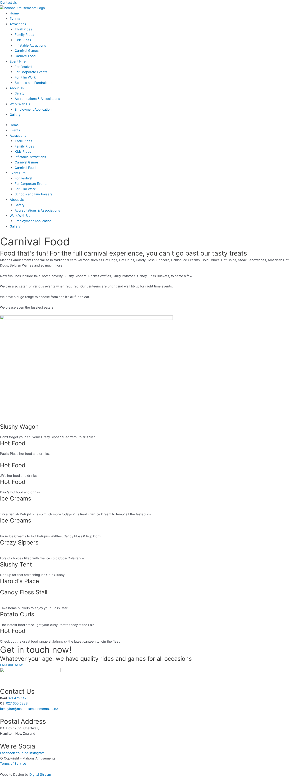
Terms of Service (13, 763)
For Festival (23, 67)
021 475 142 (17, 698)
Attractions (18, 24)
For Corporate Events (31, 72)
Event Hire (18, 61)
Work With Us (20, 104)
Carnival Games (27, 51)
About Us (17, 88)
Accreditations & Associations (37, 99)
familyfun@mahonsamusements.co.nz (29, 709)
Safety (19, 93)
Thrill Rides (23, 29)
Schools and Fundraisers (33, 83)
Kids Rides (23, 40)
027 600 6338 (17, 703)
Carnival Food (25, 56)
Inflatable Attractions (30, 45)
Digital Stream (40, 774)
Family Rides (24, 35)
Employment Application (33, 109)
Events (15, 19)
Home (14, 13)
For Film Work (25, 77)
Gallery (15, 115)
